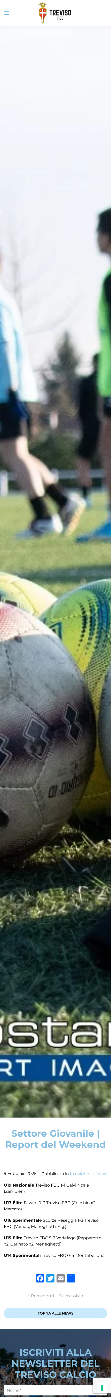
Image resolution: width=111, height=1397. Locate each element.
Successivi (69, 1295)
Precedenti (42, 1295)
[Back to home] (55, 13)
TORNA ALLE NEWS (56, 1313)
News (101, 1173)
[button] (6, 13)
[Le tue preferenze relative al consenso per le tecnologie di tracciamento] (102, 1388)
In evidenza (82, 1173)
